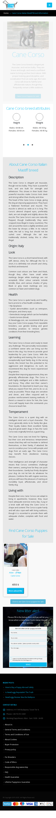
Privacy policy (10, 749)
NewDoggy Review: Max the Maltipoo (20, 697)
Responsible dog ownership (16, 767)
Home (6, 13)
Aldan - (15, 572)
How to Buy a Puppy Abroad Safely (19, 687)
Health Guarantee (12, 777)
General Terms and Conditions (17, 729)
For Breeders (10, 757)
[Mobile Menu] (49, 5)
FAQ (6, 772)
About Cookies (11, 739)
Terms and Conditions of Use (17, 734)
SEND (28, 664)
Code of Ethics (11, 762)
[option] (16, 120)
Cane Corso (15, 570)
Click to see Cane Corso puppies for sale (28, 602)
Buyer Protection (12, 744)
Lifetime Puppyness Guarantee (17, 782)
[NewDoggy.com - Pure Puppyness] (10, 5)
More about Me (15, 590)
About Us (8, 724)
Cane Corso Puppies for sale (28, 96)
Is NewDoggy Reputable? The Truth (19, 692)
